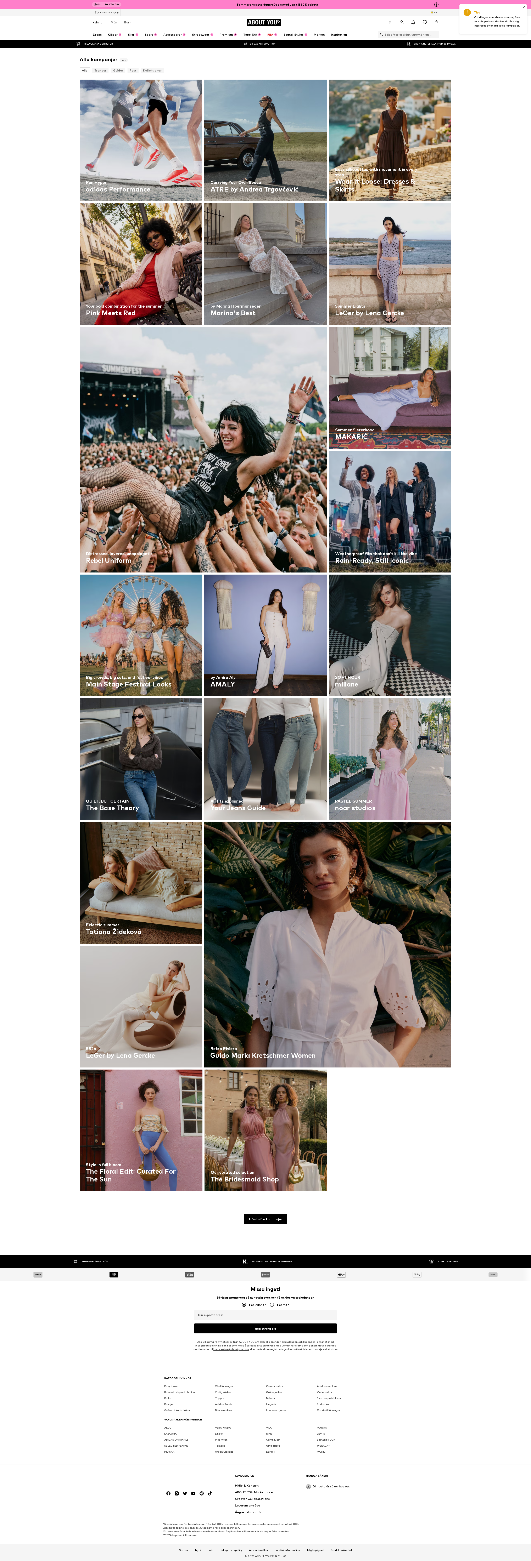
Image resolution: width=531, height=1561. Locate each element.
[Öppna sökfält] (380, 34)
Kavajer (169, 1404)
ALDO (168, 1427)
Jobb (211, 1550)
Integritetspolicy (206, 1345)
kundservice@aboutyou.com (231, 1349)
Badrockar (323, 1404)
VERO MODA (223, 1427)
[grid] (265, 636)
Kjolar (168, 1398)
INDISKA (169, 1451)
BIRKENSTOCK (326, 1439)
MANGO (322, 1427)
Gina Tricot (273, 1445)
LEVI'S (321, 1433)
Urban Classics (224, 1451)
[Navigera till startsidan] (187, 1477)
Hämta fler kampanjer (265, 1219)
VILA (269, 1427)
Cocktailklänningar (328, 1410)
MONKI (321, 1451)
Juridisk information (287, 1550)
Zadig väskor (223, 1392)
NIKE (269, 1433)
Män (114, 22)
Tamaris (220, 1445)
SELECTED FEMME (176, 1445)
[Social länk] (168, 1493)
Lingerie (271, 1404)
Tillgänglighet (315, 1550)
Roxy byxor (171, 1386)
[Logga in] (401, 22)
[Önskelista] (424, 22)
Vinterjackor (324, 1392)
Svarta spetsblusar (329, 1398)
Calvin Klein (273, 1439)
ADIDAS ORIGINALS (176, 1439)
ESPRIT (270, 1451)
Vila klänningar (224, 1386)
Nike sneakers (223, 1410)
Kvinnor (98, 22)
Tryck (198, 1550)
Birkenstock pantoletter (179, 1392)
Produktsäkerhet (341, 1550)
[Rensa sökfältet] (436, 34)
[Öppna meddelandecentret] (413, 22)
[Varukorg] (436, 22)
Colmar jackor (274, 1386)
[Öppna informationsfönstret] (436, 4)
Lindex (219, 1433)
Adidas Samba (224, 1404)
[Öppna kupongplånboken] (389, 22)
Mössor (270, 1398)
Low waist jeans (276, 1410)
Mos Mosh (221, 1439)
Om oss (183, 1550)
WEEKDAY (323, 1445)
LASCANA (170, 1433)
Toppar (219, 1398)
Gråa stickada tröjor (177, 1410)
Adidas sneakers (327, 1386)
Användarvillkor (258, 1550)
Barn (127, 22)
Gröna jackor (274, 1392)
